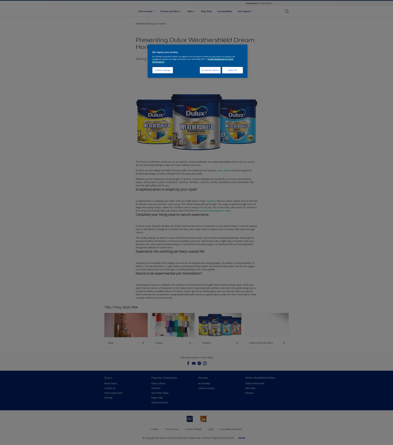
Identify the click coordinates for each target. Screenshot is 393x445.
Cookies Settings (162, 70)
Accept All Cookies (210, 70)
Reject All (232, 70)
